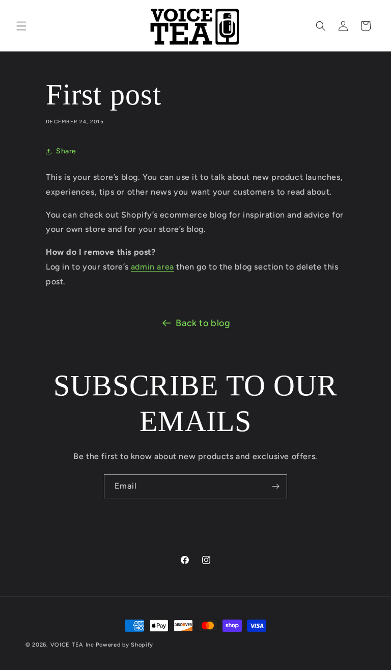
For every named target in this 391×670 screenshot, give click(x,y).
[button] (21, 26)
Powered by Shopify (124, 644)
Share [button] (66, 151)
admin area (152, 267)
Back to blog (203, 323)
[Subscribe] (275, 486)
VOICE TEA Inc (72, 644)
